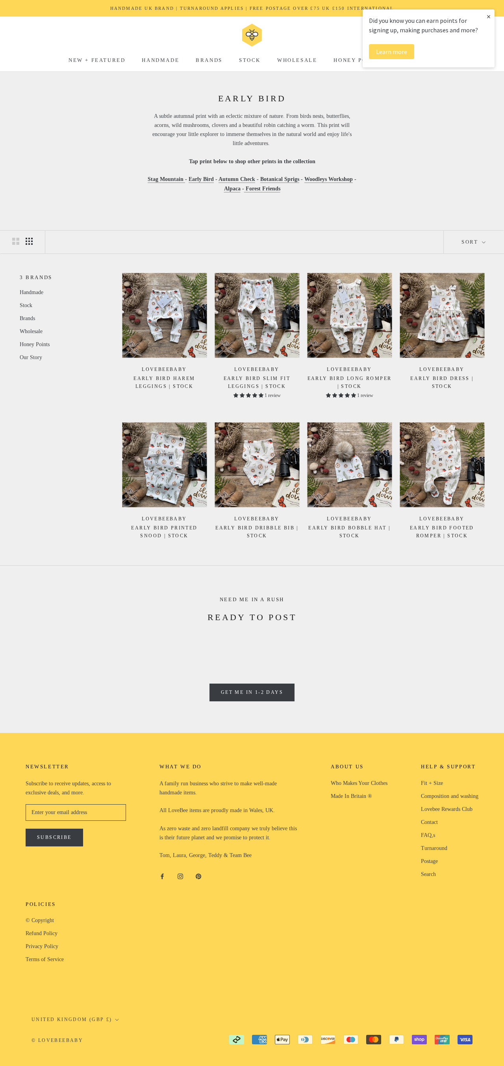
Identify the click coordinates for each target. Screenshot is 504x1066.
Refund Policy (41, 933)
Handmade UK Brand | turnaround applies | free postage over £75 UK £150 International (252, 8)
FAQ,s (428, 835)
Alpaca (232, 189)
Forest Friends (262, 189)
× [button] (489, 16)
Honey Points (358, 60)
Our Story (31, 357)
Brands (209, 60)
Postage (429, 861)
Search (428, 874)
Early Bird (201, 179)
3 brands (36, 277)
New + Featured (97, 60)
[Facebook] (162, 875)
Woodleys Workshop (328, 179)
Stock (250, 60)
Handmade (160, 60)
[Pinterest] (198, 875)
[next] (479, 643)
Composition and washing (449, 796)
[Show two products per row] (15, 241)
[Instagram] (180, 875)
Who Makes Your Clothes (359, 783)
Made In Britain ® (351, 796)
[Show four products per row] (29, 241)
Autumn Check (237, 179)
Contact (429, 822)
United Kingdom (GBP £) (72, 1019)
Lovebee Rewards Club (446, 809)
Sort (470, 242)
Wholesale (297, 60)
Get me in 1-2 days (252, 692)
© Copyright (40, 920)
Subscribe (54, 837)
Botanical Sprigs (279, 179)
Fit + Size (432, 783)
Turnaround (434, 848)
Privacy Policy (42, 946)
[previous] (24, 643)
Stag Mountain (166, 179)
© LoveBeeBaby (57, 1040)
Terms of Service (45, 959)
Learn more (391, 52)
